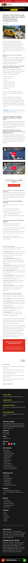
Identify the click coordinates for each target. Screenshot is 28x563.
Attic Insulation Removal (9, 505)
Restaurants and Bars (13, 550)
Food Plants (5, 542)
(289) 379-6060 (8, 1)
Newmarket (5, 534)
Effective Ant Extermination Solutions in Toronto (13, 370)
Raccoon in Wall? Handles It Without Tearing (13, 492)
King (13, 532)
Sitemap (5, 520)
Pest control (5, 41)
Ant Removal (6, 450)
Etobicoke (9, 532)
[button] (24, 560)
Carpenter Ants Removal (9, 453)
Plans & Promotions (22, 1)
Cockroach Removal (8, 455)
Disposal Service (7, 507)
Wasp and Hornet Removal (9, 467)
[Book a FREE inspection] (3, 560)
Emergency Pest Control (9, 503)
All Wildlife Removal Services (10, 485)
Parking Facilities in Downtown (14, 548)
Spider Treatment (7, 463)
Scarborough (8, 536)
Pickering (17, 534)
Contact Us (6, 515)
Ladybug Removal (7, 456)
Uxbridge (22, 536)
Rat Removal (6, 461)
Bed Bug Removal (7, 451)
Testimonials (6, 517)
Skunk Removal (7, 481)
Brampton (19, 531)
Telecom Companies (11, 551)
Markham (17, 532)
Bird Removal (7, 476)
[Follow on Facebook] (4, 444)
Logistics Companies (19, 544)
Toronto (18, 536)
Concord (4, 532)
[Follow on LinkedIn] (14, 444)
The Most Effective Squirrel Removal (11, 490)
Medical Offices (14, 545)
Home (5, 512)
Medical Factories (6, 545)
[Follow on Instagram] (9, 444)
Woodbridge (10, 537)
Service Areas (7, 500)
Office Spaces (16, 547)
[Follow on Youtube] (12, 444)
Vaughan (5, 537)
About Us (6, 514)
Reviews (5, 519)
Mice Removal (7, 458)
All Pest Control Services (14, 348)
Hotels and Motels (10, 544)
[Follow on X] (6, 444)
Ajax (4, 531)
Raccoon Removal (7, 480)
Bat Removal (6, 475)
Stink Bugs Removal (8, 465)
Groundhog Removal (8, 478)
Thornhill (13, 536)
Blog (5, 493)
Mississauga (22, 532)
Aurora (10, 531)
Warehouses (19, 551)
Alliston (7, 531)
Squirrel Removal (7, 483)
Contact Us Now (14, 185)
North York (11, 534)
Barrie (14, 531)
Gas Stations (11, 542)
